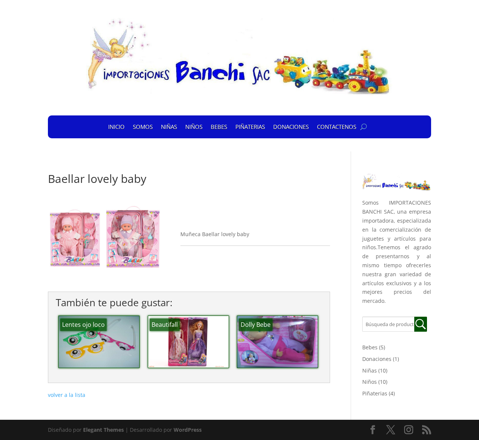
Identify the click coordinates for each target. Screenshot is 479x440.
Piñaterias (374, 393)
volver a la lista (66, 394)
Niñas (369, 370)
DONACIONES (291, 126)
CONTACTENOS (336, 126)
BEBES (219, 126)
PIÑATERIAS (250, 126)
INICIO (116, 126)
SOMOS (143, 126)
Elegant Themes (103, 429)
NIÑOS (193, 126)
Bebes (370, 347)
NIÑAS (169, 126)
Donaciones (376, 358)
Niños (369, 381)
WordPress (188, 429)
